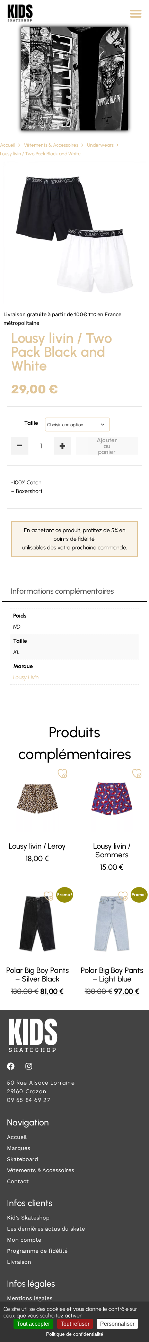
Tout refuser (75, 1324)
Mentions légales (29, 1298)
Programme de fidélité (37, 1251)
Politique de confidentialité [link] (74, 1334)
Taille (31, 423)
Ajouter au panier (107, 446)
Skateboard (22, 1159)
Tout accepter (33, 1324)
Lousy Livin (26, 677)
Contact (18, 1181)
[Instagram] (29, 1066)
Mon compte (24, 1239)
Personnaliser (117, 1324)
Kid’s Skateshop (28, 1217)
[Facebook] (11, 1066)
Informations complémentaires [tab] (62, 591)
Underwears (100, 145)
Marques (18, 1148)
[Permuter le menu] (136, 13)
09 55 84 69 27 (29, 1100)
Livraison (19, 1262)
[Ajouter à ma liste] (62, 773)
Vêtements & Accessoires (51, 145)
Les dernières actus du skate (46, 1228)
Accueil (7, 145)
